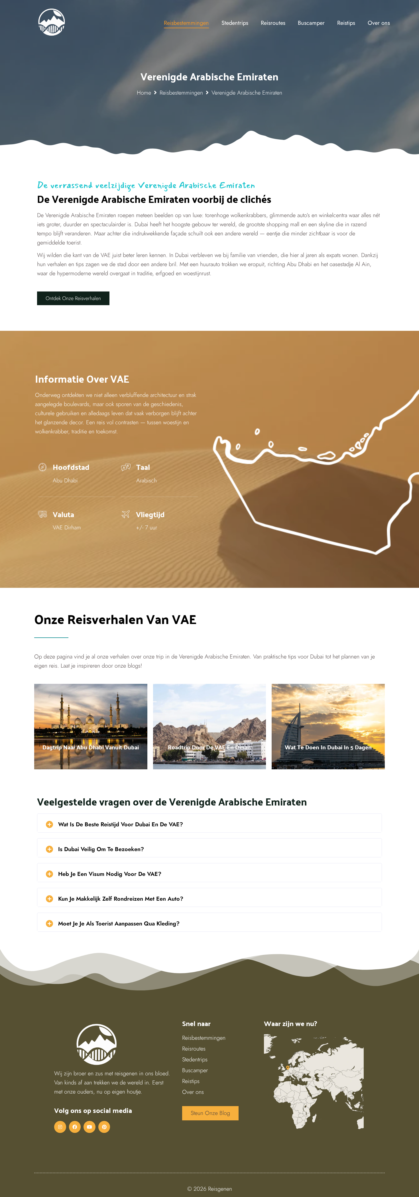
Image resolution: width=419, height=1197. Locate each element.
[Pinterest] (104, 1127)
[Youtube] (89, 1127)
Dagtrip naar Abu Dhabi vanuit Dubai (90, 747)
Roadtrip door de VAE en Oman (209, 747)
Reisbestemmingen (181, 93)
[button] (73, 298)
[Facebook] (75, 1127)
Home (144, 93)
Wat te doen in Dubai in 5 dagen (328, 747)
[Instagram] (60, 1127)
